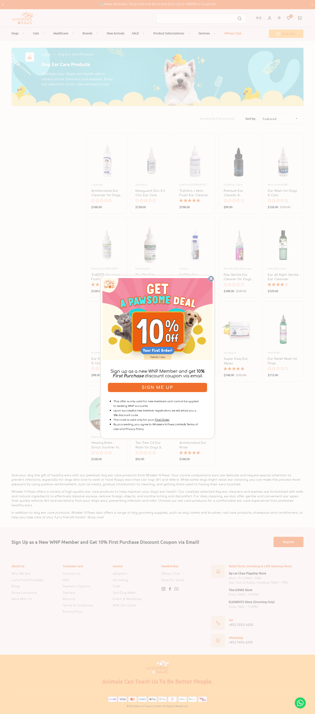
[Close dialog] (211, 278)
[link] (157, 319)
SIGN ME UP (157, 387)
